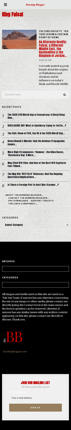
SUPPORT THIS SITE (42, 201)
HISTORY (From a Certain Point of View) (53, 34)
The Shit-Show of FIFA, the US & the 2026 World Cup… (36, 133)
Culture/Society (50, 31)
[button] (65, 95)
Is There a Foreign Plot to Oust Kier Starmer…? (33, 184)
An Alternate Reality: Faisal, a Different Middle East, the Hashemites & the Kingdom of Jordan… (53, 49)
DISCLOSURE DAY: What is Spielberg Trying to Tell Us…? (37, 125)
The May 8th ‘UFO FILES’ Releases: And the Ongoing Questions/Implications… (35, 175)
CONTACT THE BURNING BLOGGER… (28, 198)
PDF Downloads (18, 201)
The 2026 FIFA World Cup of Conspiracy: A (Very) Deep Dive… (36, 116)
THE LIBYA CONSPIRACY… (22, 203)
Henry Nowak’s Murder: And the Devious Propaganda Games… (36, 143)
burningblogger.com (15, 351)
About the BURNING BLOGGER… (24, 195)
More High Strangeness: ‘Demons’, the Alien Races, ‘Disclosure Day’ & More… (36, 154)
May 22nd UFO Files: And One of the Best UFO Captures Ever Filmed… (37, 164)
